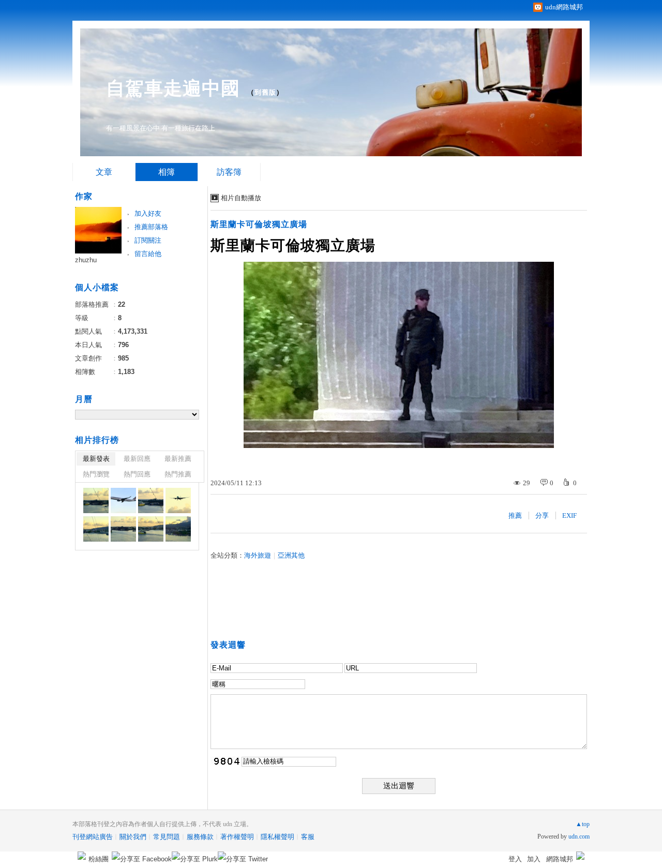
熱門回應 (137, 474)
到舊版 (265, 92)
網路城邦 (559, 859)
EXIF (569, 515)
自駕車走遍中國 (173, 88)
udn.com (579, 836)
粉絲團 (98, 859)
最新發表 (96, 458)
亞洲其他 (291, 555)
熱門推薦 (177, 474)
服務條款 (200, 837)
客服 (307, 837)
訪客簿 (229, 172)
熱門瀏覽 (96, 474)
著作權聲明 (237, 837)
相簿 (166, 172)
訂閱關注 (147, 240)
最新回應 (137, 458)
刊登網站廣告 (92, 837)
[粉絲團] (82, 855)
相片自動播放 (241, 198)
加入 (533, 859)
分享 (542, 515)
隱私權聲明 (277, 837)
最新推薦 (177, 458)
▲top (583, 824)
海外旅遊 (257, 555)
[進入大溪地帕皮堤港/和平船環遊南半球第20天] (96, 500)
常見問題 (166, 837)
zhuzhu (86, 260)
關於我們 (132, 837)
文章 (104, 172)
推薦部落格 (151, 227)
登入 (515, 859)
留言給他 (147, 254)
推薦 (515, 515)
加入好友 (147, 213)
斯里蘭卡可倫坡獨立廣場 (258, 224)
